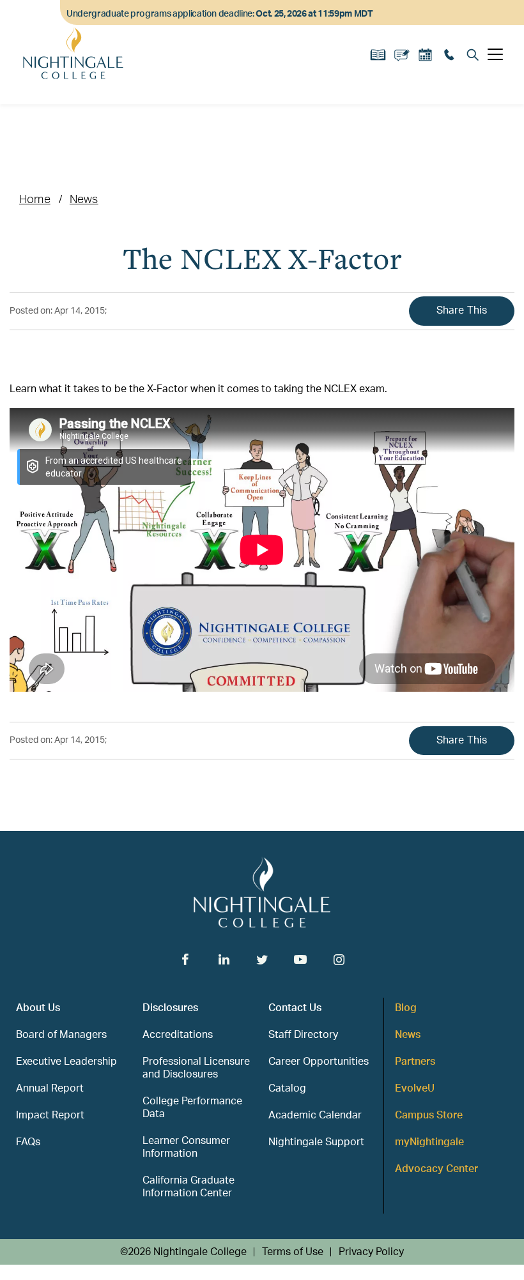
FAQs (28, 1142)
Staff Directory (303, 1035)
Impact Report (50, 1115)
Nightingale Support (316, 1142)
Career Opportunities (318, 1061)
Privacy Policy (371, 1252)
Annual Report (50, 1088)
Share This (462, 310)
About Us (38, 1008)
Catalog (287, 1088)
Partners (415, 1061)
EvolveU (415, 1088)
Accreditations (178, 1035)
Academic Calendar (315, 1115)
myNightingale (429, 1142)
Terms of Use (292, 1252)
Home (34, 200)
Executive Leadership (66, 1061)
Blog (406, 1008)
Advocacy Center (436, 1169)
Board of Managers (61, 1035)
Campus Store (429, 1115)
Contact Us (294, 1008)
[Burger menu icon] (495, 54)
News (84, 200)
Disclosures (170, 1008)
